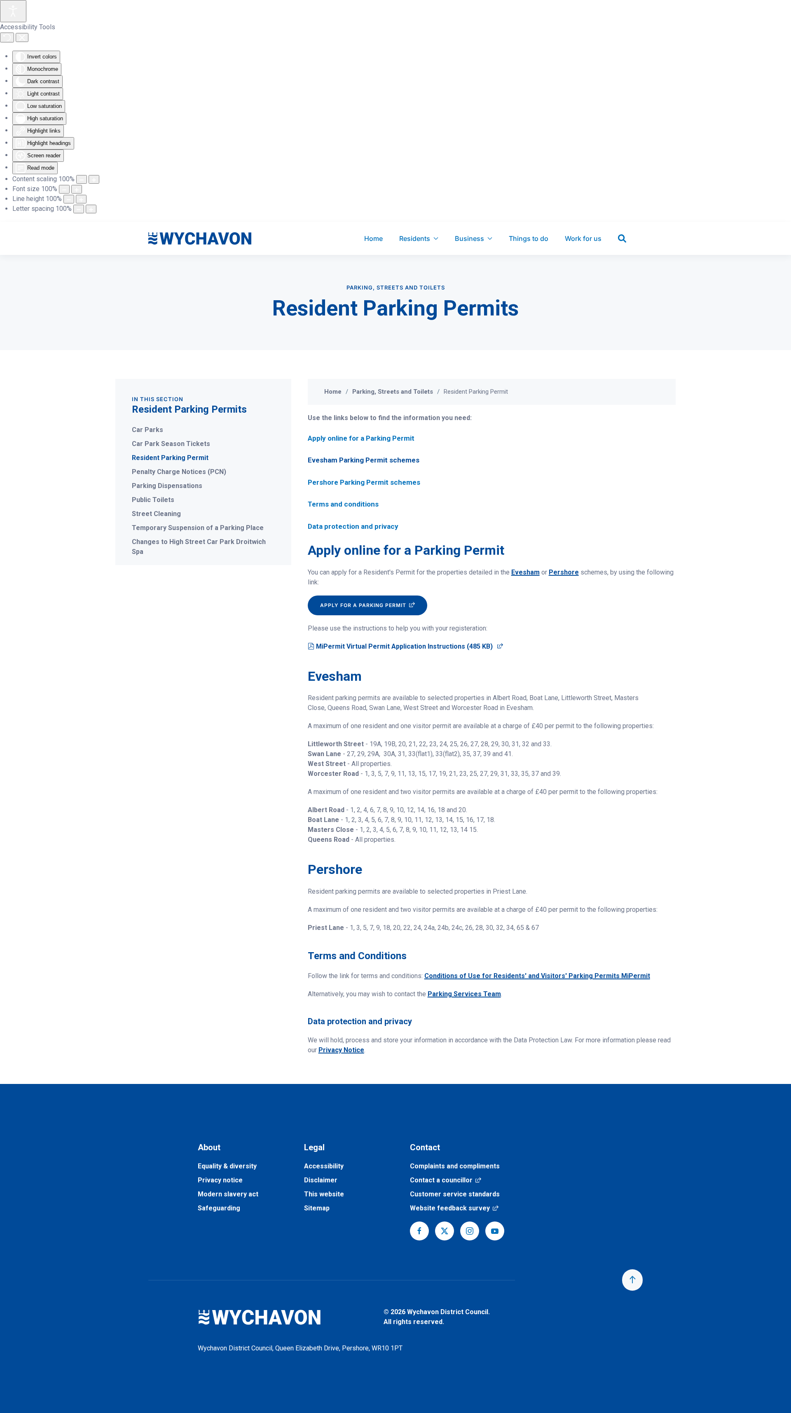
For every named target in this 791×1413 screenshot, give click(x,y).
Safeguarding (219, 1208)
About (209, 1147)
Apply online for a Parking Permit (361, 438)
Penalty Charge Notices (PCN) (179, 472)
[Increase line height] (81, 199)
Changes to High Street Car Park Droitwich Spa (199, 547)
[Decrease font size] (64, 189)
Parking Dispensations (167, 486)
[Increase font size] (76, 189)
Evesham (525, 572)
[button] (632, 1280)
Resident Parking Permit (170, 458)
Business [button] (469, 238)
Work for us (583, 238)
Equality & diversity (227, 1166)
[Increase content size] (94, 179)
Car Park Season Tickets (171, 444)
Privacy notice (220, 1180)
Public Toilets (153, 500)
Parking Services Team (464, 994)
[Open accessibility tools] (13, 11)
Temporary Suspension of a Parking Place (198, 528)
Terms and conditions (343, 504)
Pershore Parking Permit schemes (364, 482)
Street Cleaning (156, 514)
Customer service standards (455, 1194)
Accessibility (324, 1166)
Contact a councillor (445, 1180)
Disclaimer (320, 1180)
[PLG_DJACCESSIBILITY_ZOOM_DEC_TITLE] (81, 179)
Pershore (564, 572)
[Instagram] (469, 1230)
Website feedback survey (454, 1208)
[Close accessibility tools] (22, 37)
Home (373, 238)
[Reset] (7, 37)
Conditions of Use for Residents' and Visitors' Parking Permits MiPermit (537, 976)
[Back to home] (199, 238)
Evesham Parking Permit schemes (363, 460)
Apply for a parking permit (373, 605)
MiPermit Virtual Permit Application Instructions (409, 646)
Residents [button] (414, 238)
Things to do (528, 238)
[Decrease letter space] (78, 209)
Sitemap (317, 1208)
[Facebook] (419, 1230)
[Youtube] (494, 1230)
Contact (425, 1147)
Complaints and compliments (455, 1166)
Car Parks (147, 430)
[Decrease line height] (68, 199)
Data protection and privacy (353, 526)
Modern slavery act (228, 1194)
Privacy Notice (341, 1050)
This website (324, 1194)
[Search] (622, 238)
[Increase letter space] (91, 209)
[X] (444, 1230)
